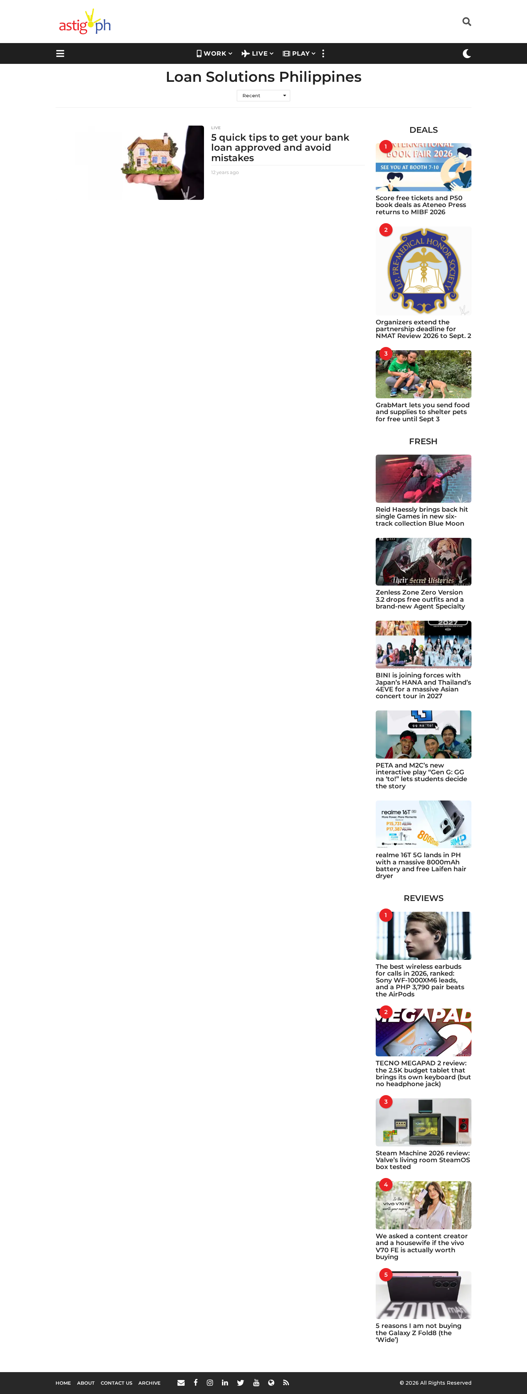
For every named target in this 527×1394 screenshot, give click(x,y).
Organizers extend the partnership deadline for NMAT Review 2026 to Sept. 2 (423, 329)
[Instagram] (210, 1382)
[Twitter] (240, 1382)
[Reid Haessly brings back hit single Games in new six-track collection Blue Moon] (424, 479)
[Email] (181, 1382)
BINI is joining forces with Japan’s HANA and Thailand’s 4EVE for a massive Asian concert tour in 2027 (423, 685)
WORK (215, 53)
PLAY (301, 53)
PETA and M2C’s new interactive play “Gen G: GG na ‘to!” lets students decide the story (421, 775)
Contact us (116, 1383)
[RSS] (286, 1382)
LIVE (260, 53)
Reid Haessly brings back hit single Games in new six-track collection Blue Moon (422, 516)
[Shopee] (271, 1382)
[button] (466, 21)
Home (63, 1383)
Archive (149, 1383)
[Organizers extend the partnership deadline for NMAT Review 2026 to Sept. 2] (424, 270)
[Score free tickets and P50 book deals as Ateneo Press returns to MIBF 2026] (424, 167)
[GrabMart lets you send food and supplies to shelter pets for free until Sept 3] (424, 374)
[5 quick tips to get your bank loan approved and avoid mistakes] (130, 163)
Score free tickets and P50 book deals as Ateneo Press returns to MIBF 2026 (421, 205)
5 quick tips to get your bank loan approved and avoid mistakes (280, 148)
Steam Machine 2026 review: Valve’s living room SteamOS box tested (423, 1160)
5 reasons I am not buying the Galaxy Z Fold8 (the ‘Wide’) (418, 1333)
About (86, 1383)
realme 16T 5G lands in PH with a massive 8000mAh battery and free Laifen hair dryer (421, 865)
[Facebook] (196, 1382)
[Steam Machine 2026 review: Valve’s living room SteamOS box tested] (424, 1122)
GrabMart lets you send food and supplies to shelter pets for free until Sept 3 (423, 412)
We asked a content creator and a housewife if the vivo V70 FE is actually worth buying (422, 1246)
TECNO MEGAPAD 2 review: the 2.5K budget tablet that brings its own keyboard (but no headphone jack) (423, 1073)
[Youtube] (256, 1382)
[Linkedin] (225, 1382)
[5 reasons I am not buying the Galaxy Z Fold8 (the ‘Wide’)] (424, 1295)
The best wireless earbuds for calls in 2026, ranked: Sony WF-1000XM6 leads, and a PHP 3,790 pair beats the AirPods (420, 980)
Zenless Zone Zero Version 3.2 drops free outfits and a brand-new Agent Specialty (420, 599)
